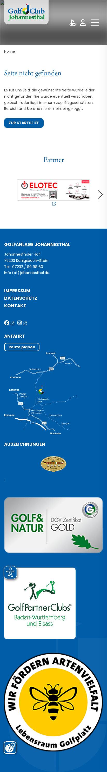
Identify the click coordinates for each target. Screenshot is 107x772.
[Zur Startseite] (26, 12)
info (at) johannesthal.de (27, 272)
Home (9, 51)
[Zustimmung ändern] (10, 747)
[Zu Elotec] (53, 193)
